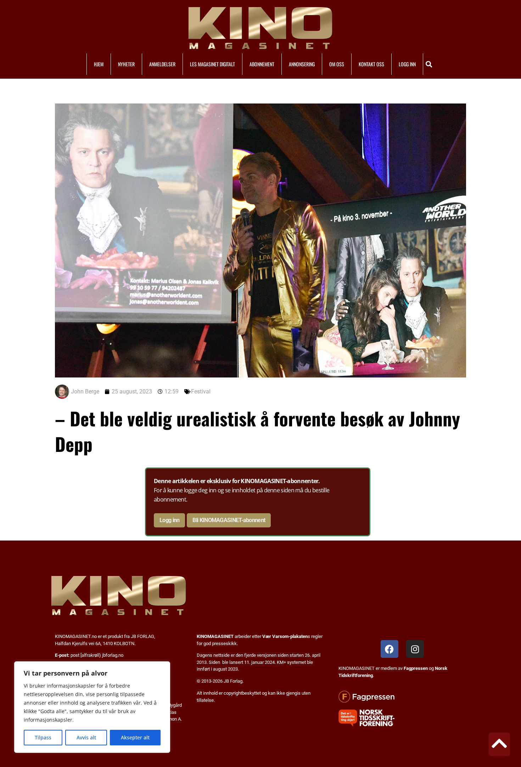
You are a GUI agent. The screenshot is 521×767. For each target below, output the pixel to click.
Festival (201, 391)
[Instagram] (415, 649)
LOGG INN (407, 64)
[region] (92, 707)
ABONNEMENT (262, 64)
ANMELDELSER (162, 64)
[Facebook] (389, 649)
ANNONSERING (302, 64)
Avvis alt (86, 737)
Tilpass (43, 737)
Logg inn (169, 520)
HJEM (98, 64)
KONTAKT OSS (371, 64)
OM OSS (336, 64)
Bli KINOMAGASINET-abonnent (228, 520)
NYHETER (126, 64)
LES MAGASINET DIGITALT (212, 64)
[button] (429, 64)
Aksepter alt (135, 737)
